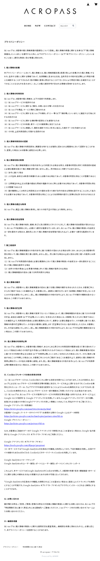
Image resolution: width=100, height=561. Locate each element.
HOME (27, 26)
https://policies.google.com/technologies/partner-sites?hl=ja (33, 416)
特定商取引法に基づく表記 (32, 547)
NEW (37, 26)
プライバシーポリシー (10, 547)
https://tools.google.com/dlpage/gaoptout (24, 445)
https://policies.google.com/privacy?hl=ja (24, 423)
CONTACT (50, 26)
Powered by (47, 556)
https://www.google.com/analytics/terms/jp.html (27, 409)
